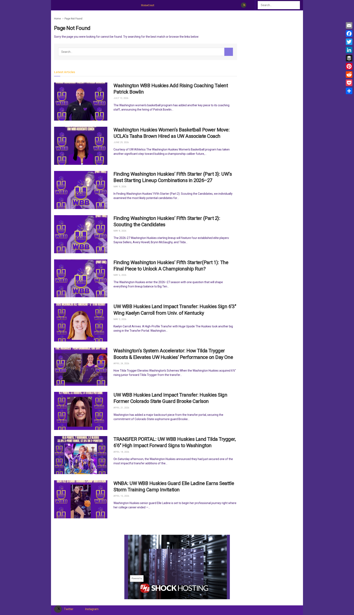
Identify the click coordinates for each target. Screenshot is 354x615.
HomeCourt (147, 5)
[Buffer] (349, 58)
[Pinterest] (349, 66)
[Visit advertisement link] (177, 567)
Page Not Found (73, 18)
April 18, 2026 (121, 452)
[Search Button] (297, 5)
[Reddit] (349, 74)
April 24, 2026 (121, 363)
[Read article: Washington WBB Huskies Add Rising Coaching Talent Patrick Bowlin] (80, 102)
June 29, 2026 (121, 142)
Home (57, 18)
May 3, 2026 (119, 319)
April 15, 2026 (121, 496)
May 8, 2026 (119, 230)
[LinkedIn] (349, 50)
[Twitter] (349, 42)
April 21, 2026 (121, 407)
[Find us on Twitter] (243, 5)
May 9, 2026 (119, 186)
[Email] (349, 25)
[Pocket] (349, 83)
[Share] (349, 91)
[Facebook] (349, 33)
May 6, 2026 (119, 275)
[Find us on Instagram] (250, 5)
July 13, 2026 (120, 98)
